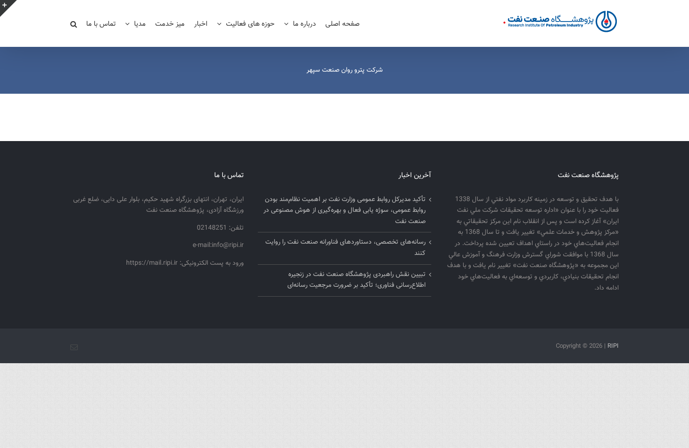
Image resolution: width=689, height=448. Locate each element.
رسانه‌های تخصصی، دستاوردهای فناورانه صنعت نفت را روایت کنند (345, 248)
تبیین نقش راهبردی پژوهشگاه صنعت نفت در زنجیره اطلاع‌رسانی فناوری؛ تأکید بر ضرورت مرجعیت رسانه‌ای (356, 280)
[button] (73, 23)
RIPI (613, 346)
